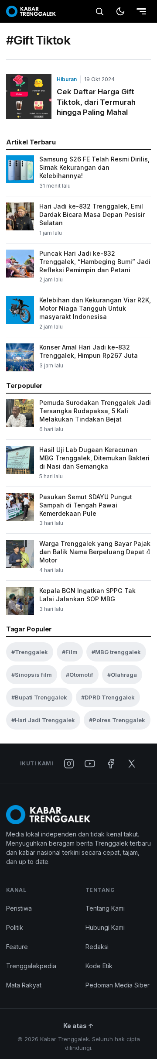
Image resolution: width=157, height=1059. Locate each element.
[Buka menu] (141, 11)
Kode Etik (99, 966)
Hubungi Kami (105, 927)
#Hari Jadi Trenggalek (43, 719)
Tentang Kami (105, 908)
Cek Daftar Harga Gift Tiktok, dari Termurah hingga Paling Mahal (96, 102)
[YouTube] (90, 763)
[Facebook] (111, 763)
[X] (131, 763)
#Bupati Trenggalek (39, 697)
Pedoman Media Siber (117, 985)
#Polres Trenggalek (117, 719)
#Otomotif (79, 674)
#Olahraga (122, 674)
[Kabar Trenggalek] (31, 11)
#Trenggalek (29, 651)
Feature (17, 946)
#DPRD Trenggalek (108, 697)
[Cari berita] (99, 11)
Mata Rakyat (23, 985)
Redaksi (97, 946)
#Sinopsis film (31, 674)
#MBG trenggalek (116, 651)
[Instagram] (69, 763)
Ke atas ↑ (78, 1025)
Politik (14, 927)
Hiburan (67, 79)
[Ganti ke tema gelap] (120, 11)
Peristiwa (19, 908)
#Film (70, 651)
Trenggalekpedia (31, 966)
